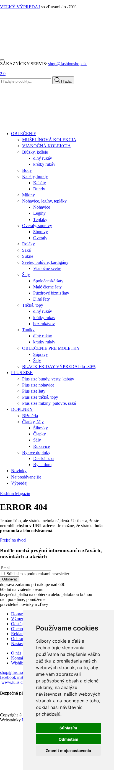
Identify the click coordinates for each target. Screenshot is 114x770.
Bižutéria (30, 415)
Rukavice (41, 446)
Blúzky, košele (35, 152)
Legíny (39, 213)
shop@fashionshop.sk (67, 63)
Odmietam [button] (68, 739)
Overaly (40, 237)
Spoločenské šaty (48, 280)
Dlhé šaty (41, 299)
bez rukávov (44, 323)
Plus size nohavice (38, 385)
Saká (26, 250)
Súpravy (40, 231)
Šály (37, 440)
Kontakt (18, 658)
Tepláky (40, 219)
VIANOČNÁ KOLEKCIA (46, 145)
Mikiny (28, 195)
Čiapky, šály (33, 421)
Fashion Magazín (15, 493)
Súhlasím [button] (68, 728)
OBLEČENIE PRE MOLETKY (51, 348)
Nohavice (41, 207)
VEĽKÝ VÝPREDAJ (20, 6)
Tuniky (28, 329)
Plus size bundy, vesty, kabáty (48, 379)
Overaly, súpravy (37, 225)
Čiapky (39, 434)
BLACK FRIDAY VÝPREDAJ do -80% (58, 366)
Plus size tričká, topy (40, 397)
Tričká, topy (32, 305)
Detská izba (43, 458)
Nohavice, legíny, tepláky (44, 201)
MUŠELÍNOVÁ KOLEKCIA (49, 139)
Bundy (39, 188)
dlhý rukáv (42, 158)
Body (27, 170)
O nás (16, 653)
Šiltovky (40, 427)
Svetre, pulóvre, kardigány (45, 262)
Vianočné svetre (47, 268)
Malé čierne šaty (47, 287)
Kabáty (39, 182)
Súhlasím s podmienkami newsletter (38, 573)
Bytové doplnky (36, 452)
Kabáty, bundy (35, 176)
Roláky (28, 243)
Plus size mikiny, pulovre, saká (49, 403)
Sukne (27, 256)
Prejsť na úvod (13, 540)
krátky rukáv (44, 164)
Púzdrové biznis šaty (51, 293)
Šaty (26, 274)
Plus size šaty (33, 391)
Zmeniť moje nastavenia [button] (68, 750)
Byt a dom (42, 464)
